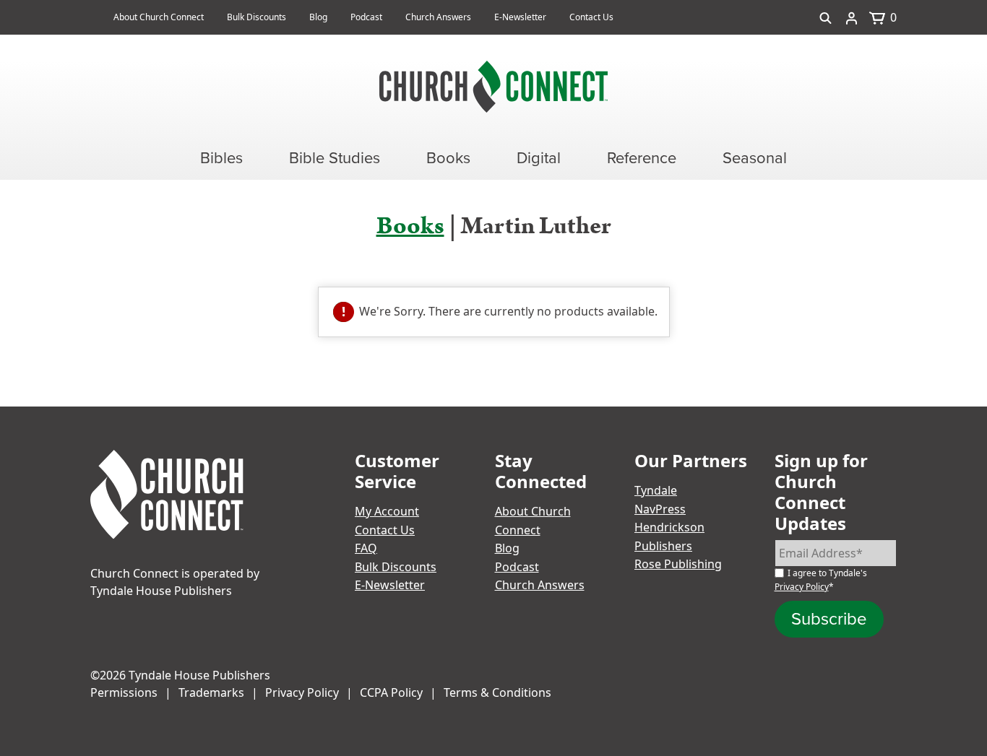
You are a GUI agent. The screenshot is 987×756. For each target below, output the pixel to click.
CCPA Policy (391, 692)
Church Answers (438, 17)
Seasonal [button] (755, 158)
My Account (387, 511)
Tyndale (655, 490)
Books (410, 226)
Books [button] (448, 158)
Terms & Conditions (497, 692)
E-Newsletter (520, 17)
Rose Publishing (678, 564)
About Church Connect (158, 17)
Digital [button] (539, 158)
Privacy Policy (802, 587)
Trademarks (211, 692)
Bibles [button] (221, 158)
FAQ (366, 548)
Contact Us (591, 17)
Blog (318, 17)
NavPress (660, 509)
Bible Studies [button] (334, 158)
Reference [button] (641, 158)
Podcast (366, 17)
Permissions (124, 692)
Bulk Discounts (256, 17)
